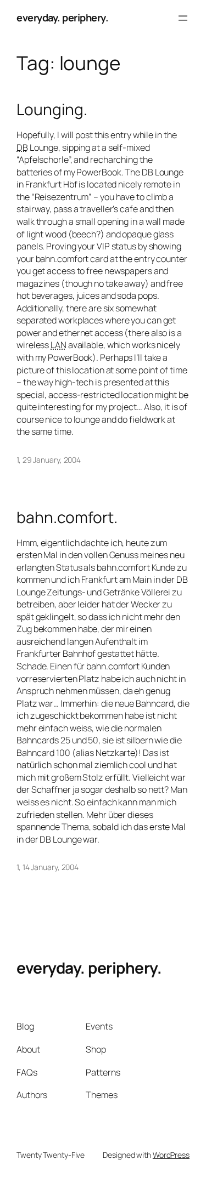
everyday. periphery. (62, 17)
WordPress (171, 1155)
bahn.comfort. (67, 517)
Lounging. (51, 109)
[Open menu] (183, 18)
